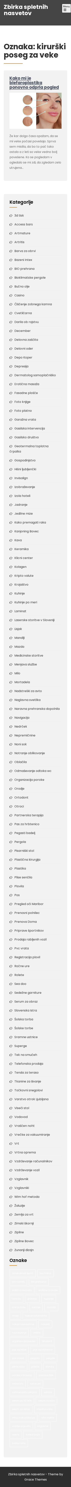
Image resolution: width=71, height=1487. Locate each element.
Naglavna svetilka (27, 700)
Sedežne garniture (27, 993)
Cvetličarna (23, 313)
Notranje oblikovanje (29, 753)
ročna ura (17, 1383)
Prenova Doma (25, 922)
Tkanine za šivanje (27, 1081)
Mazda (19, 646)
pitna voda (18, 1366)
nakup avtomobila (36, 1315)
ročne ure (35, 1383)
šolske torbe (18, 1443)
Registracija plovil (27, 957)
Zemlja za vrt (24, 1214)
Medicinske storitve (28, 655)
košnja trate (18, 1307)
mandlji (51, 1307)
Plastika (20, 868)
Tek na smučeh (25, 1055)
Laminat (20, 611)
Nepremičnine (24, 735)
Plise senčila (23, 877)
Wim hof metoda (26, 1197)
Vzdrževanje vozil (27, 1170)
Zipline (19, 1232)
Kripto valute (24, 576)
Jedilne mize (23, 513)
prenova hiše (46, 1375)
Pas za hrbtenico (26, 824)
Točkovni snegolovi (28, 1090)
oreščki (37, 1332)
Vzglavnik (21, 1179)
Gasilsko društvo (26, 437)
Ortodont (21, 797)
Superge (20, 1046)
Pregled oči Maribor (29, 904)
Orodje (19, 788)
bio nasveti (18, 1281)
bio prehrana (38, 1281)
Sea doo (20, 984)
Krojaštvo (21, 584)
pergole (50, 1358)
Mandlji (19, 638)
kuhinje (36, 1307)
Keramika (21, 549)
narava (45, 1324)
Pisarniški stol (24, 851)
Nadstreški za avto (28, 691)
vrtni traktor (47, 1417)
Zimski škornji (24, 1223)
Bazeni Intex (23, 260)
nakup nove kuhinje (23, 1324)
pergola (35, 1358)
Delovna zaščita (26, 340)
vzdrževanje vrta (21, 1426)
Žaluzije (19, 1205)
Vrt (16, 1143)
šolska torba (33, 1434)
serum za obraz (21, 1409)
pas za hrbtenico (42, 1349)
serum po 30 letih (22, 1400)
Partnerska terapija (28, 815)
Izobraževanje (24, 487)
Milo (17, 673)
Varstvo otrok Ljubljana (31, 1099)
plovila (35, 1366)
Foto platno (23, 411)
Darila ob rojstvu (26, 322)
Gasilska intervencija (29, 428)
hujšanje (49, 1298)
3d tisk (19, 215)
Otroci (19, 806)
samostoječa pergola (24, 1392)
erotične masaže (48, 1290)
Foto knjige (22, 402)
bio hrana (45, 1273)
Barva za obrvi (25, 251)
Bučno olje (22, 286)
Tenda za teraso (26, 1072)
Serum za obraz (26, 1001)
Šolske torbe (23, 1028)
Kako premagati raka (30, 522)
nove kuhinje (19, 1332)
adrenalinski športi (22, 1273)
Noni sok (20, 744)
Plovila (19, 886)
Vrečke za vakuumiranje (32, 1134)
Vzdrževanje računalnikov (33, 1161)
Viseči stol (21, 1108)
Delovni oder (23, 348)
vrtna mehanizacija (23, 1417)
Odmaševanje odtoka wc (32, 771)
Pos (17, 895)
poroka (50, 1366)
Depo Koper (23, 357)
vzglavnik (42, 1426)
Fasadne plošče (26, 393)
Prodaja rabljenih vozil (30, 939)
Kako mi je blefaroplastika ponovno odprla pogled (34, 82)
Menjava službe (25, 664)
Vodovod (21, 1117)
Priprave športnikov (29, 930)
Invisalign (21, 478)
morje (15, 1315)
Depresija (21, 366)
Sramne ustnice (26, 1037)
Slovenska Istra (25, 1010)
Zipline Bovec (24, 1241)
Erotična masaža (26, 384)
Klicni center (23, 558)
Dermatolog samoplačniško (35, 375)
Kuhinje (19, 593)
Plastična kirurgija (27, 859)
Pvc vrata (21, 948)
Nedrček (20, 726)
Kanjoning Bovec (26, 531)
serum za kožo (46, 1400)
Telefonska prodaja (28, 1063)
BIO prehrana (24, 269)
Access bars (23, 224)
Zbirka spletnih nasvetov (26, 10)
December (22, 331)
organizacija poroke (23, 1341)
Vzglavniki (21, 1188)
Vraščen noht (24, 1126)
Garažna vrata (25, 419)
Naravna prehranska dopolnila (37, 709)
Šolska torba (23, 1019)
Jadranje (20, 505)
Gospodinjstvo (25, 460)
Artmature (22, 233)
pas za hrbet (19, 1349)
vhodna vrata (45, 1409)
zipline (15, 1434)
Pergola (20, 842)
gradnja (32, 1298)
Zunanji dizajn (24, 1250)
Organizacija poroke (29, 780)
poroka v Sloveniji (22, 1375)
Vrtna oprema (25, 1152)
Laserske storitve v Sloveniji (34, 620)
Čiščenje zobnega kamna (33, 304)
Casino (19, 295)
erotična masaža (22, 1290)
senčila (48, 1392)
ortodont (47, 1341)
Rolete (19, 975)
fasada (16, 1298)
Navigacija (21, 717)
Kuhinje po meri (25, 602)
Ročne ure (22, 966)
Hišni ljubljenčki (25, 469)
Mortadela (22, 682)
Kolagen (20, 567)
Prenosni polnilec (27, 913)
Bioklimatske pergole (30, 277)
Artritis (19, 242)
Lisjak (18, 629)
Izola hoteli (22, 496)
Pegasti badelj (24, 833)
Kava (18, 540)
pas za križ (18, 1358)
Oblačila (20, 762)
